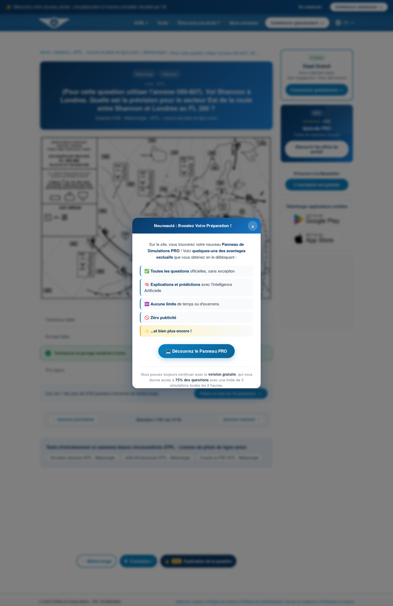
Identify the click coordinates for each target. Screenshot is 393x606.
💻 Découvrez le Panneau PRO (196, 351)
